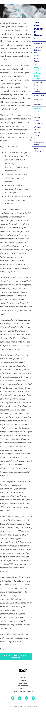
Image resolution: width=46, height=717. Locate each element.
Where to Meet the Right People (38, 120)
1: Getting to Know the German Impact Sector (38, 54)
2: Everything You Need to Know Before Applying (39, 71)
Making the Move (38, 83)
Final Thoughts (38, 149)
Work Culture (39, 95)
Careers (23, 683)
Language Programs (38, 90)
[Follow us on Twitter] (19, 699)
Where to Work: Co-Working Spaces (38, 131)
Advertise (23, 686)
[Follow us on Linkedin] (26, 699)
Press (23, 689)
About (23, 680)
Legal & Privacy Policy (23, 691)
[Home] (23, 670)
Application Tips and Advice (38, 111)
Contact (23, 677)
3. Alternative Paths (39, 142)
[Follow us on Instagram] (33, 699)
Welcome (38, 43)
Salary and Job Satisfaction (38, 102)
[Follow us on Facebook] (12, 699)
